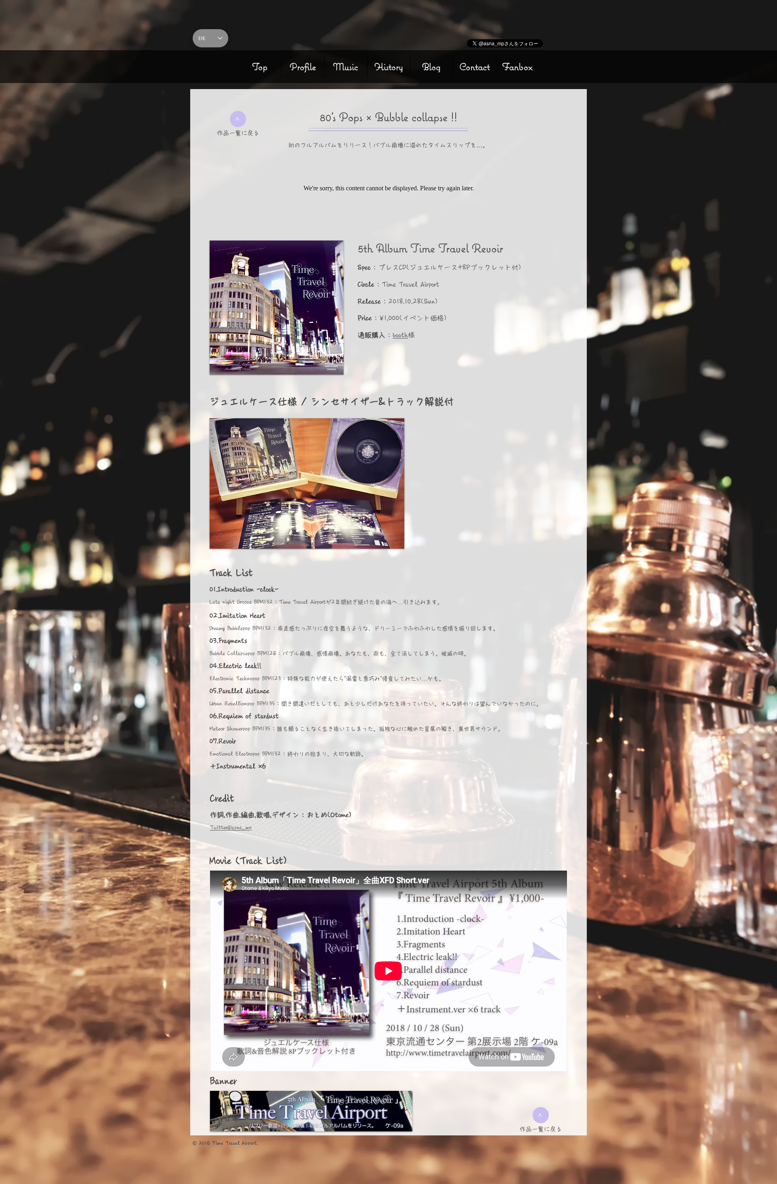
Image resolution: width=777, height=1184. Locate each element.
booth (400, 335)
